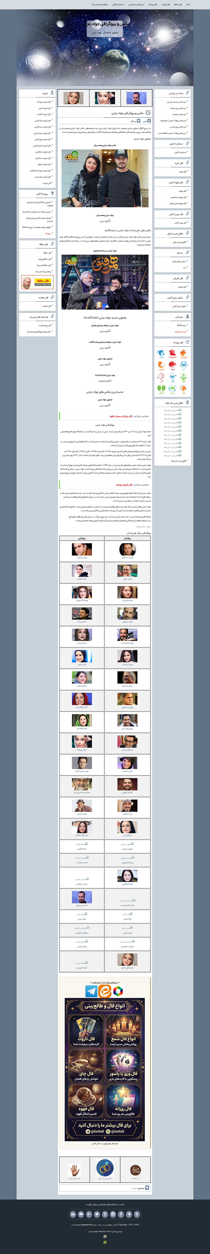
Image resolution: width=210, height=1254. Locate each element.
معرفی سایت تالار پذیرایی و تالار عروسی (39, 219)
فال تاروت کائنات (44, 114)
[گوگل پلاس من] (89, 1214)
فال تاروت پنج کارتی (43, 139)
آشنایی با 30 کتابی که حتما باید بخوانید (40, 203)
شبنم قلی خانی (127, 967)
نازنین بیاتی (82, 685)
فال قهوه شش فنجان (177, 203)
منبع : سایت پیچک (143, 526)
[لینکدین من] (73, 1214)
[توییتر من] (97, 1214)
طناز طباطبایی (127, 884)
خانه (188, 4)
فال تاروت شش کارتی (42, 145)
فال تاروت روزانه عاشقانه (40, 170)
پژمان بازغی (82, 946)
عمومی (134, 1188)
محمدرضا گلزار (127, 557)
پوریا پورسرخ (127, 728)
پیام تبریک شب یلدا (43, 271)
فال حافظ (178, 4)
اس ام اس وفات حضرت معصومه (173, 120)
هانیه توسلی (127, 600)
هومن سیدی (127, 849)
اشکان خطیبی (127, 792)
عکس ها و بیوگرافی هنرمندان (39, 331)
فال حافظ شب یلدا (43, 265)
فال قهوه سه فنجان (178, 197)
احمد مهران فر (82, 905)
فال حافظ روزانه (44, 259)
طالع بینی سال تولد (178, 461)
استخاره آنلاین (118, 4)
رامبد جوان (127, 579)
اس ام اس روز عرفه (178, 108)
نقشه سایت (93, 1231)
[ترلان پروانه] (105, 98)
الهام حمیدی (82, 967)
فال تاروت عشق (44, 164)
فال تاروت (166, 4)
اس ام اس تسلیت (179, 114)
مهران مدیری (127, 685)
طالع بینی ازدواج (179, 242)
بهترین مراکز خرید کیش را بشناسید (36, 211)
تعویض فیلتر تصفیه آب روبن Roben (36, 227)
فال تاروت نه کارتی (43, 152)
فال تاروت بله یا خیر (43, 177)
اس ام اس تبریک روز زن (176, 102)
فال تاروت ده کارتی (43, 158)
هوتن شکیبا (82, 557)
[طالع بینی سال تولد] (172, 434)
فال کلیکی (182, 287)
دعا (184, 267)
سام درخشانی (82, 884)
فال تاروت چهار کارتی (42, 133)
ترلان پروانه (82, 749)
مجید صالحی (82, 814)
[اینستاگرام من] (113, 1214)
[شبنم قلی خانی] (73, 98)
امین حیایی (127, 932)
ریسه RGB (181, 325)
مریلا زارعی (127, 835)
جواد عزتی (82, 919)
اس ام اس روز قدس (178, 127)
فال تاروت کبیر (45, 108)
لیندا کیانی (82, 579)
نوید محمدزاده (127, 643)
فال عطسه (47, 306)
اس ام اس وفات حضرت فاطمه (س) (172, 133)
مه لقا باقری (82, 849)
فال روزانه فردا (45, 325)
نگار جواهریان (82, 707)
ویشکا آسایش (82, 600)
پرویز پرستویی (127, 707)
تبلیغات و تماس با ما (100, 4)
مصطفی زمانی (127, 749)
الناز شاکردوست (127, 905)
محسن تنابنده (82, 862)
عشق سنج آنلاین (179, 306)
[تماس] (105, 1214)
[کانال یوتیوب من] (81, 1214)
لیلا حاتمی (127, 919)
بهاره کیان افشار (81, 835)
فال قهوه (182, 191)
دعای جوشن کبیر (179, 261)
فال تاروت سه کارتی (42, 127)
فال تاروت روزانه (44, 102)
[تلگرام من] (129, 1214)
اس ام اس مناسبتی (136, 4)
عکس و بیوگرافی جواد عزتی (106, 23)
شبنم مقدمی (82, 728)
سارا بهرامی (82, 643)
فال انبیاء (182, 171)
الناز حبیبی (82, 664)
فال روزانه (153, 4)
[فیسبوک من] (121, 1214)
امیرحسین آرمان (82, 771)
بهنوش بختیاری (82, 932)
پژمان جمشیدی (127, 946)
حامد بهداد (81, 621)
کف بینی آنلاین (180, 222)
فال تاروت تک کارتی (43, 120)
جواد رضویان (127, 621)
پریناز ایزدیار (127, 664)
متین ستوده (127, 771)
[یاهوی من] (137, 1214)
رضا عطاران (127, 814)
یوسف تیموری (127, 862)
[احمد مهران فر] (137, 98)
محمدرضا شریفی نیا (82, 792)
